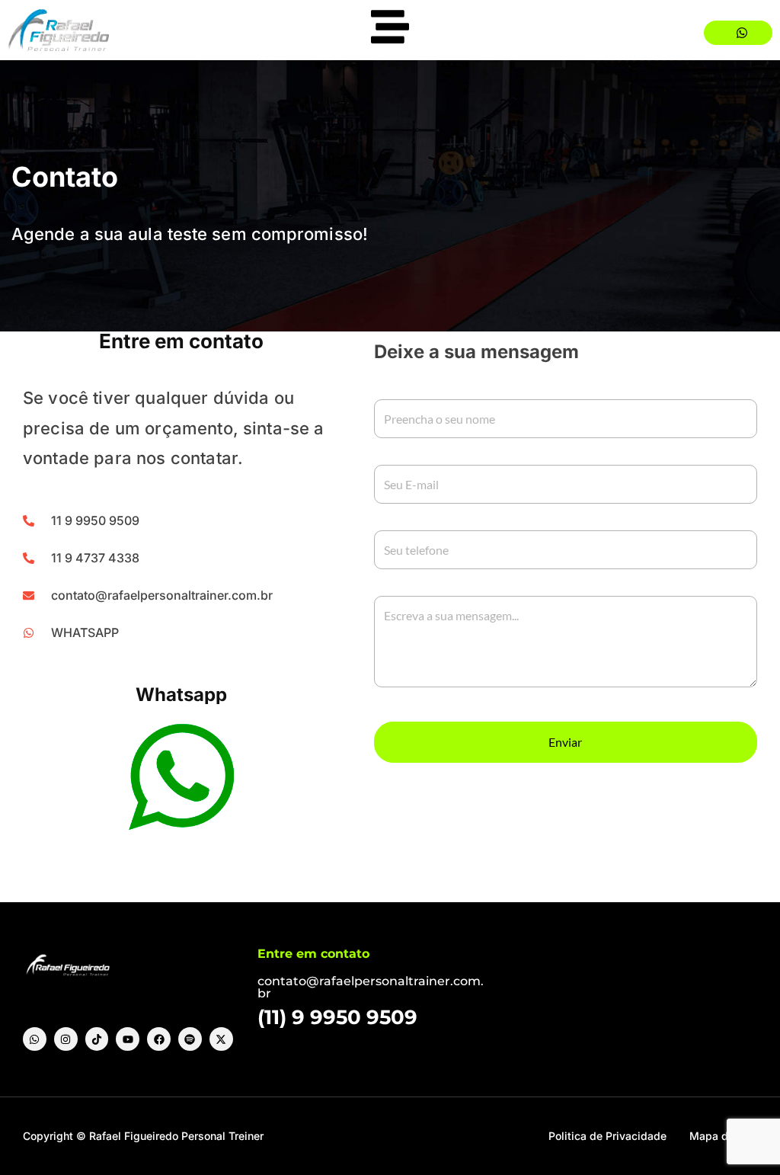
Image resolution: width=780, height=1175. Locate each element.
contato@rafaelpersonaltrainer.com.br (370, 987)
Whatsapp (181, 695)
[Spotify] (190, 1039)
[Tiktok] (97, 1039)
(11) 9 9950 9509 (337, 1017)
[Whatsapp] (34, 1039)
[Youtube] (127, 1039)
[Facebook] (159, 1039)
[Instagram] (66, 1039)
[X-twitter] (221, 1039)
